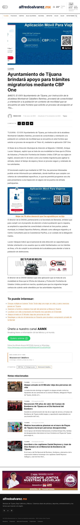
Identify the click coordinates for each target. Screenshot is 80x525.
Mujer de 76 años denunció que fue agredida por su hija (40, 216)
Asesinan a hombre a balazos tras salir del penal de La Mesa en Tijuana (34, 309)
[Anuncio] (40, 266)
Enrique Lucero (30, 367)
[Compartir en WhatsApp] (27, 123)
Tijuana (6, 16)
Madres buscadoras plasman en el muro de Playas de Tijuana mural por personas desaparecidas (47, 426)
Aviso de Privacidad (22, 521)
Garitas (21, 16)
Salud (62, 16)
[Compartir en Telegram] (31, 123)
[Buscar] (76, 15)
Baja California (31, 16)
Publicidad (33, 521)
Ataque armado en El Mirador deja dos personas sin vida (28, 314)
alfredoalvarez (35, 7)
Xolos (56, 16)
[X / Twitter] (4, 510)
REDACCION (17, 116)
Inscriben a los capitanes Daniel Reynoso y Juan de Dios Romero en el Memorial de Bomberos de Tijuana (47, 446)
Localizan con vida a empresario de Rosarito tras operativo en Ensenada (34, 312)
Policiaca (14, 16)
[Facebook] (7, 510)
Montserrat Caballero (44, 367)
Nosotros (5, 521)
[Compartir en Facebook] (19, 123)
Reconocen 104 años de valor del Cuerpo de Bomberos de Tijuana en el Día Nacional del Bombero (44, 406)
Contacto (40, 521)
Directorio (12, 521)
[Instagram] (11, 510)
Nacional (41, 16)
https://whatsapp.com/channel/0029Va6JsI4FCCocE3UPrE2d (29, 347)
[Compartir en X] (23, 123)
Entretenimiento (73, 16)
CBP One (20, 367)
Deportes (49, 16)
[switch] (5, 7)
